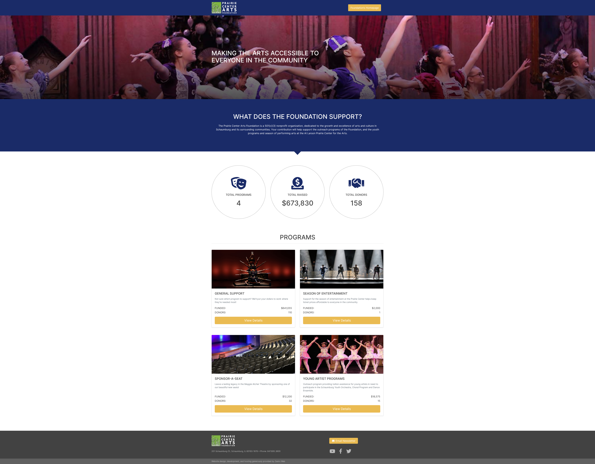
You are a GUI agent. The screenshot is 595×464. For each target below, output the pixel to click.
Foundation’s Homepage (364, 7)
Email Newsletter (345, 440)
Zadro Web (280, 461)
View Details (253, 320)
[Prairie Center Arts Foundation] (224, 7)
